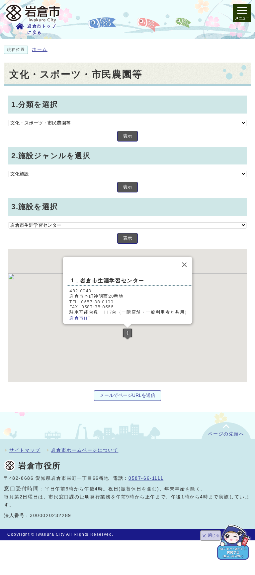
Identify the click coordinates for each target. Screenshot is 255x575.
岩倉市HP (80, 318)
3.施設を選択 (34, 206)
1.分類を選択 (34, 104)
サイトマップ (25, 450)
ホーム (39, 49)
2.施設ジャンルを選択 (51, 155)
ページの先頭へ (226, 433)
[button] (127, 334)
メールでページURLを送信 (127, 395)
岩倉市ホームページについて (85, 450)
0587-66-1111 (145, 478)
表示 (127, 136)
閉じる (214, 535)
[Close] (184, 265)
